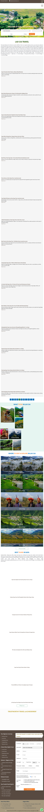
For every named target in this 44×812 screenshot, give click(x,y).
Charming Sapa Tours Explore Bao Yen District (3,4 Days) (13, 391)
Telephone (18, 758)
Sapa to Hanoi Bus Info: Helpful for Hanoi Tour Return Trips (13, 115)
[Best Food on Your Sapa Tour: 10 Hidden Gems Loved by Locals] (22, 232)
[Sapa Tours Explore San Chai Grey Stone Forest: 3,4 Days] (22, 571)
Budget (17, 770)
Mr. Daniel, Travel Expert (6, 789)
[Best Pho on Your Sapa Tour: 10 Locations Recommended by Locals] (22, 149)
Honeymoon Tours (5, 753)
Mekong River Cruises (6, 781)
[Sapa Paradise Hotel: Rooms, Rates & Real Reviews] (22, 63)
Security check (18, 786)
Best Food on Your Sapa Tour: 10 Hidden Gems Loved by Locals (14, 241)
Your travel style (18, 781)
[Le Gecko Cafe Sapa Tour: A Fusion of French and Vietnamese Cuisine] (22, 275)
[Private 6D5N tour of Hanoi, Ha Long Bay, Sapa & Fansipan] (22, 676)
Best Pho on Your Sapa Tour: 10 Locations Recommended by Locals (15, 158)
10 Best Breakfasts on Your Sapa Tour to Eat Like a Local (12, 219)
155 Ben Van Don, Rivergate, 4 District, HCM (32, 804)
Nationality (18, 747)
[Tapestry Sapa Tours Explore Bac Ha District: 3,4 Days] (22, 339)
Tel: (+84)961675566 (28, 805)
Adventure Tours (5, 757)
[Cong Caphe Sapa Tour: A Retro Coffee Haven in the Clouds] (22, 253)
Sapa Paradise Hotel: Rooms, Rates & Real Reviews (12, 72)
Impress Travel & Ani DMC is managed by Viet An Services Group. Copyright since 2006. (23, 810)
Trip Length (18, 762)
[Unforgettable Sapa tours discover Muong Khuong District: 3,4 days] (22, 318)
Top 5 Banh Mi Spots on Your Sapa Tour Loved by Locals (12, 198)
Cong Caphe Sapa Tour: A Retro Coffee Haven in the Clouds (13, 262)
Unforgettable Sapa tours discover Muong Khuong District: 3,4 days (15, 327)
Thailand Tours (4, 742)
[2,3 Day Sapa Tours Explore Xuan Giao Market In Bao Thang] (22, 693)
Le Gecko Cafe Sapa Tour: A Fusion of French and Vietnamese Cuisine (15, 284)
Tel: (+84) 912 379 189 (6, 805)
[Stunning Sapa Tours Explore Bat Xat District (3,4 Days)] (22, 361)
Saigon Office (26, 801)
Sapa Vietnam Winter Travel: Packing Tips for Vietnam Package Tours (22, 632)
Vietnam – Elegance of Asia (7, 760)
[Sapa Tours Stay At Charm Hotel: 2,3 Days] (22, 658)
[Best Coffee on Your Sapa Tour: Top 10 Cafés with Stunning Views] (22, 296)
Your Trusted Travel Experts (7, 784)
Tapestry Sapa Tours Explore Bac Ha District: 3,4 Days (12, 348)
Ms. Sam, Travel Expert (6, 791)
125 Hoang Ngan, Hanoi (6, 804)
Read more (3, 75)
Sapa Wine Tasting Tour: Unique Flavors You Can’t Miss (12, 136)
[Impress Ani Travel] (37, 1)
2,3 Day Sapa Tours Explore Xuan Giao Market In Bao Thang (22, 702)
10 (28, 399)
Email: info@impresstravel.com (8, 807)
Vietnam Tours (4, 736)
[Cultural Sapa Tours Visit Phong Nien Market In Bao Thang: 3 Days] (22, 588)
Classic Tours (4, 755)
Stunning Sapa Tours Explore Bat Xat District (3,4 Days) (12, 370)
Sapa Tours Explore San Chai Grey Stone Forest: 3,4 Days (22, 579)
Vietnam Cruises (5, 777)
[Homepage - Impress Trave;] (36, 1)
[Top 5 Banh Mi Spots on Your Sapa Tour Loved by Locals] (22, 189)
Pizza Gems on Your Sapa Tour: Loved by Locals (11, 178)
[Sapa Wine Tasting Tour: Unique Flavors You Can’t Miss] (22, 127)
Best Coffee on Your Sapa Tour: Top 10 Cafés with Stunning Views (14, 305)
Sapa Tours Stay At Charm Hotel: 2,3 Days (22, 667)
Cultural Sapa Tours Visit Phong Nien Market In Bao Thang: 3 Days (22, 597)
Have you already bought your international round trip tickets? (22, 776)
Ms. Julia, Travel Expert (6, 795)
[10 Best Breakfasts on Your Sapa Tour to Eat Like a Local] (22, 211)
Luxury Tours (4, 749)
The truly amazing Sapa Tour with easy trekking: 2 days (22, 649)
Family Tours (4, 751)
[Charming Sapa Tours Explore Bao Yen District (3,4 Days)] (22, 382)
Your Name (18, 743)
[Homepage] (20, 6)
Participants (19, 765)
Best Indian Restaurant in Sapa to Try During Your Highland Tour (14, 93)
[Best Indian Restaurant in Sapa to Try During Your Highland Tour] (22, 84)
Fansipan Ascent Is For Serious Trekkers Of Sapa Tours (22, 614)
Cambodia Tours (5, 740)
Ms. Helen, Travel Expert (6, 793)
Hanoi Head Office (5, 801)
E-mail (17, 754)
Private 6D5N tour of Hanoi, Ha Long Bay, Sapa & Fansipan (22, 684)
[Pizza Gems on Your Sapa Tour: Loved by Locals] (22, 169)
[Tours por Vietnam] (38, 1)
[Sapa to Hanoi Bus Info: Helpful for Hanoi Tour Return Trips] (22, 106)
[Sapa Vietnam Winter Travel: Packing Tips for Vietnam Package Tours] (22, 623)
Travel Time (28, 762)
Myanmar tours (5, 744)
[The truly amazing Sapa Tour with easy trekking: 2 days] (22, 641)
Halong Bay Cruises (5, 779)
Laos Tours (4, 738)
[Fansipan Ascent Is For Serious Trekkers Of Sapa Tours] (22, 606)
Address (18, 751)
